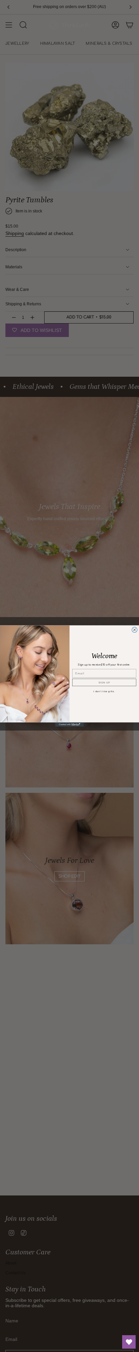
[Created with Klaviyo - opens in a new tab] (69, 724)
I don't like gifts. (104, 691)
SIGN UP (104, 682)
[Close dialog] (134, 630)
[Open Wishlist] (129, 1342)
